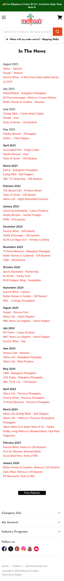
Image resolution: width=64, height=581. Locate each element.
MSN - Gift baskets (14, 219)
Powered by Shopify (12, 574)
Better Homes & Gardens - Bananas (23, 101)
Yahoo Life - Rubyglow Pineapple (22, 357)
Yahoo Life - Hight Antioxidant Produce (26, 199)
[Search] (57, 32)
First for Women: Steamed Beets (22, 451)
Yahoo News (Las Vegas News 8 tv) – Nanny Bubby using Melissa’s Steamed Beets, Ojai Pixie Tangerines (31, 431)
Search (5, 566)
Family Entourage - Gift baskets (21, 235)
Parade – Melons (13, 72)
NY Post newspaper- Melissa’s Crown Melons (30, 97)
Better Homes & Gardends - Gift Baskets (27, 255)
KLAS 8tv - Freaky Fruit (17, 275)
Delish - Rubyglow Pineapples (21, 170)
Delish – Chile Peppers (16, 138)
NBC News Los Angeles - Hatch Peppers (27, 320)
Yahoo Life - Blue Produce (18, 361)
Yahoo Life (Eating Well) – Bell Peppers (26, 413)
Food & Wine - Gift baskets (19, 231)
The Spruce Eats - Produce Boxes (22, 190)
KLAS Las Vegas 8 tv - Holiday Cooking (26, 239)
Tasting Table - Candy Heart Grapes (23, 113)
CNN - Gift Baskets (15, 260)
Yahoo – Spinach (12, 68)
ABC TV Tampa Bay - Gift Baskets (22, 178)
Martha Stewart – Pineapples (19, 133)
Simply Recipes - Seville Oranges (22, 214)
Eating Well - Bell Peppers (18, 174)
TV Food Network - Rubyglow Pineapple (27, 251)
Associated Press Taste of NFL (20, 455)
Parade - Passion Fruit (16, 312)
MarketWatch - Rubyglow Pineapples (24, 93)
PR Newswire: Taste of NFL (19, 476)
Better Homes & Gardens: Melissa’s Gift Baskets (31, 467)
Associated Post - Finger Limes (21, 149)
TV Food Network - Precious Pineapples (26, 402)
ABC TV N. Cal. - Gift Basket (19, 381)
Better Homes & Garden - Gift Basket (25, 296)
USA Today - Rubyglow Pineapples (24, 377)
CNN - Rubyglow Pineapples (19, 373)
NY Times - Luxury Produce (19, 332)
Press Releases (32, 492)
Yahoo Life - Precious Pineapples (22, 393)
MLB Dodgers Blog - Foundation (22, 280)
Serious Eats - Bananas (16, 352)
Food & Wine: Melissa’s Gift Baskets (24, 447)
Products (17, 566)
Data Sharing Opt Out (36, 566)
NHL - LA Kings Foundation (19, 300)
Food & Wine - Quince (16, 291)
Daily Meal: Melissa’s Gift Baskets (23, 471)
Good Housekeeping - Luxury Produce (25, 210)
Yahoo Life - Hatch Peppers (19, 316)
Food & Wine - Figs (15, 341)
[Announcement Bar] (32, 5)
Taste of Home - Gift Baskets (20, 122)
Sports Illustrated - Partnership (20, 271)
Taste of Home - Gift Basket (19, 194)
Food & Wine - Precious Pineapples (24, 397)
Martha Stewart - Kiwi (16, 154)
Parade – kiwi (11, 117)
